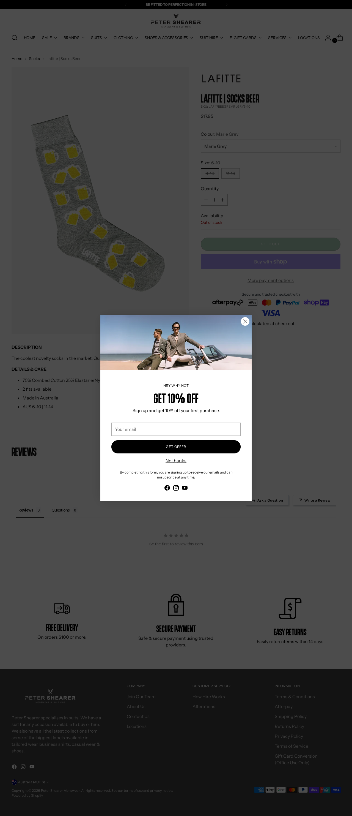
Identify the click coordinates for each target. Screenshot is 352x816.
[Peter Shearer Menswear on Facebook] (167, 489)
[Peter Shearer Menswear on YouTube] (185, 489)
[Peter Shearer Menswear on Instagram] (176, 489)
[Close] (245, 321)
